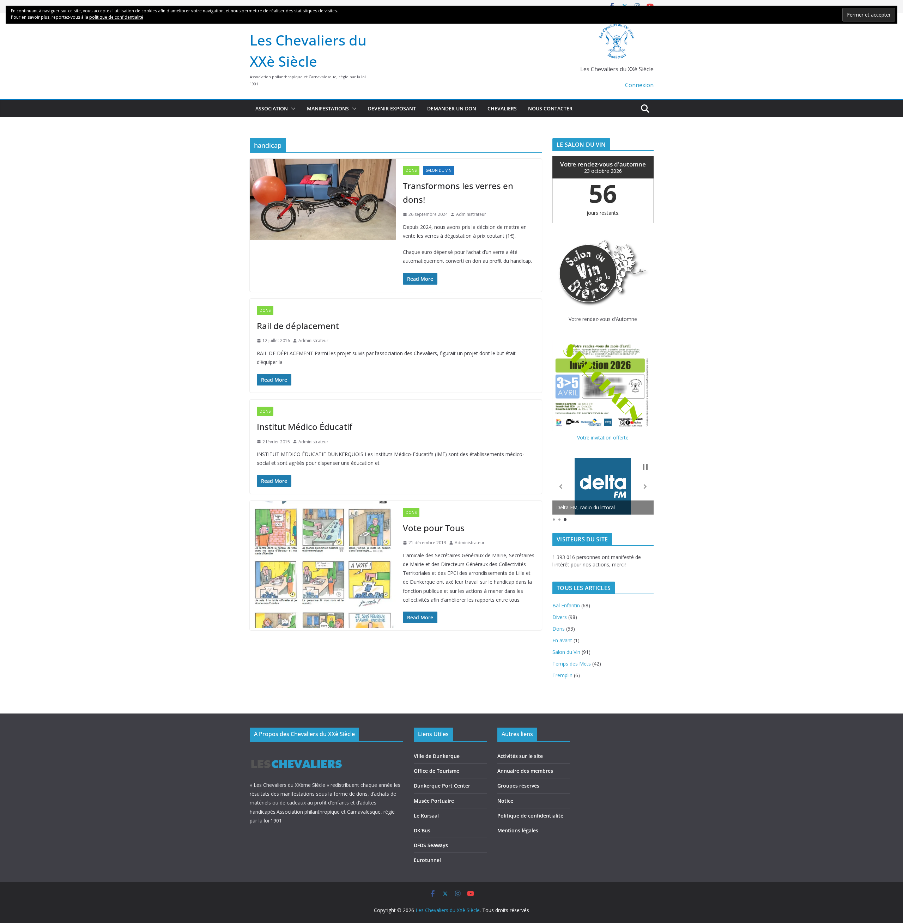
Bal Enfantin (566, 605)
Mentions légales (517, 830)
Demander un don (451, 108)
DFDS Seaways (431, 845)
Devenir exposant (392, 108)
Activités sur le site (520, 756)
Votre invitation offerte (603, 437)
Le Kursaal (426, 815)
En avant (562, 640)
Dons (411, 170)
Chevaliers (502, 108)
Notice (505, 800)
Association (271, 108)
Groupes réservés (518, 785)
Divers (559, 617)
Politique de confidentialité (530, 815)
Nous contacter (550, 108)
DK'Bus (422, 830)
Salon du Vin (439, 170)
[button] (292, 109)
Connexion (639, 85)
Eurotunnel (427, 860)
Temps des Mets (571, 663)
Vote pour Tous (434, 528)
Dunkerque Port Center (442, 785)
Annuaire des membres (525, 770)
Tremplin (562, 675)
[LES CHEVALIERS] (296, 753)
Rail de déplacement (298, 326)
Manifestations (328, 108)
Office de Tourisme (436, 770)
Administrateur (471, 214)
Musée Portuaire (434, 800)
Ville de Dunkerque (437, 756)
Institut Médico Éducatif (304, 426)
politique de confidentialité (116, 17)
